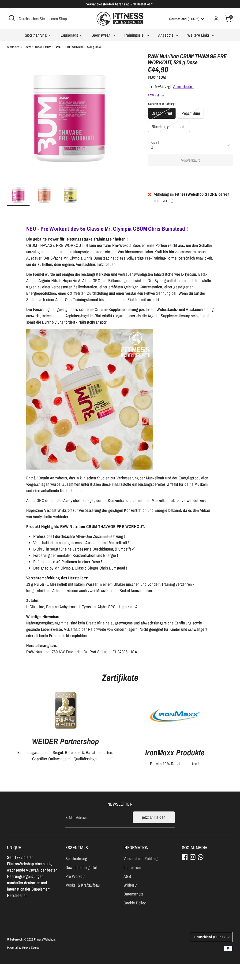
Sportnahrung (36, 35)
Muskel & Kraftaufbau (82, 885)
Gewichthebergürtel (81, 867)
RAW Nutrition (156, 95)
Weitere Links (198, 35)
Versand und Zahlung (141, 858)
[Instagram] (192, 857)
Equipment (69, 35)
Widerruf (131, 885)
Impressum (132, 867)
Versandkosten (183, 86)
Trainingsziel (134, 35)
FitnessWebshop (44, 939)
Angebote (166, 35)
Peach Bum (190, 113)
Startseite (13, 47)
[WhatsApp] (200, 857)
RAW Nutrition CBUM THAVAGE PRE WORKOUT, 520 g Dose (63, 47)
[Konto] (216, 18)
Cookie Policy (135, 903)
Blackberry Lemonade (169, 127)
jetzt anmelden (153, 817)
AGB (127, 876)
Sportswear (101, 35)
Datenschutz (133, 894)
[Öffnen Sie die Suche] (11, 18)
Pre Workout (75, 876)
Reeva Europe (31, 947)
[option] (70, 118)
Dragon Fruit (162, 113)
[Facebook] (185, 857)
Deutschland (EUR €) (184, 18)
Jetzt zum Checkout (190, 175)
